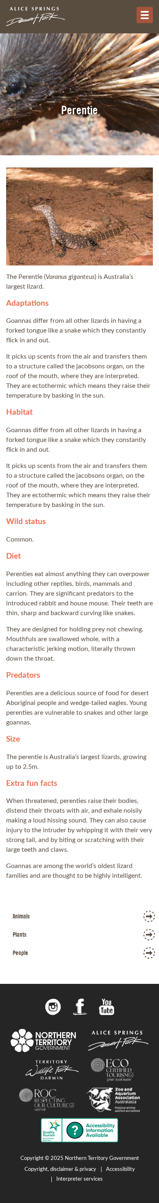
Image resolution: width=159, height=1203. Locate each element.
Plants (19, 934)
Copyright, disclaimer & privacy (60, 1169)
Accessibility (120, 1169)
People (20, 953)
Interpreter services (79, 1179)
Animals (21, 916)
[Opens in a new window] (53, 1008)
